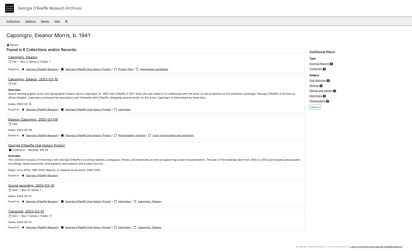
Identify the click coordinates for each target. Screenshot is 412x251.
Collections (13, 21)
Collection (317, 68)
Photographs (318, 101)
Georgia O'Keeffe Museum (42, 69)
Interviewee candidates (154, 69)
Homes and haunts (322, 90)
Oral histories (319, 80)
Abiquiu (315, 85)
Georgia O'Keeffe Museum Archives (49, 8)
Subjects (30, 21)
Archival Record (320, 63)
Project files (125, 69)
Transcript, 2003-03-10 (26, 211)
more (314, 107)
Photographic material (131, 135)
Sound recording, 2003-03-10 (31, 185)
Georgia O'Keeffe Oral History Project (88, 69)
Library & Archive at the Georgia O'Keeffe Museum (376, 246)
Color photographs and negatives (173, 135)
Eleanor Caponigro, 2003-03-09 (33, 119)
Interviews (124, 109)
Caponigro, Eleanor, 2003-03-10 (33, 79)
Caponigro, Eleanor (22, 57)
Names (45, 21)
